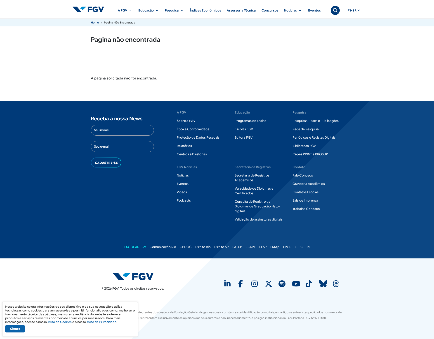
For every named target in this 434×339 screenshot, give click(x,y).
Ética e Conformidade (193, 129)
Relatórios (184, 146)
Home (95, 22)
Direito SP (221, 247)
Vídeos (182, 192)
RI (308, 247)
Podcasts (184, 200)
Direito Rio (203, 247)
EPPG (299, 247)
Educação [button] (146, 10)
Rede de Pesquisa (305, 129)
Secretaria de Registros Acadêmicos (252, 177)
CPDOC (186, 247)
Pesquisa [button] (172, 10)
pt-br (351, 10)
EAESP (237, 247)
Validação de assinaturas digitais (259, 219)
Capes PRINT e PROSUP (310, 154)
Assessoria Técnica (241, 10)
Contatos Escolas (305, 192)
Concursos (270, 10)
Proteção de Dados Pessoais (198, 137)
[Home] (90, 9)
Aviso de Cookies (59, 322)
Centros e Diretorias (192, 154)
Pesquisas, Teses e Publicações (315, 121)
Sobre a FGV (186, 121)
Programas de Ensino (251, 121)
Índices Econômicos (205, 10)
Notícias (183, 175)
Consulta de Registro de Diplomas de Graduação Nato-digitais (257, 206)
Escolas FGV (244, 129)
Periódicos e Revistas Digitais (313, 137)
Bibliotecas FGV (304, 146)
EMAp (274, 247)
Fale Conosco (302, 175)
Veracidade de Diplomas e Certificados (254, 190)
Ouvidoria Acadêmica (308, 184)
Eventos (314, 10)
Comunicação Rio (163, 247)
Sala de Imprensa (305, 200)
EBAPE (251, 247)
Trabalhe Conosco (306, 209)
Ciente (15, 329)
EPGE (287, 247)
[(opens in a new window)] (227, 285)
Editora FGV (243, 137)
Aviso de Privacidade (101, 322)
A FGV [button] (122, 10)
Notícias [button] (290, 10)
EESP (263, 247)
